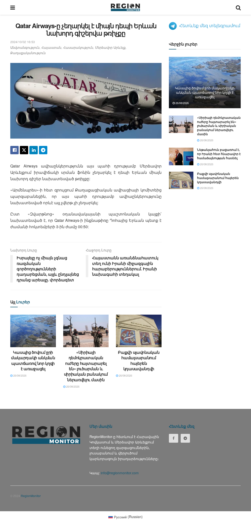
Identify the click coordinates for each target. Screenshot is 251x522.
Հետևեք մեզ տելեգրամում (209, 25)
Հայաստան (51, 47)
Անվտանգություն (24, 47)
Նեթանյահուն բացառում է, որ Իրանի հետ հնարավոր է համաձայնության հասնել (219, 153)
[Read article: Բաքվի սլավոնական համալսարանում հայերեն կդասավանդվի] (139, 331)
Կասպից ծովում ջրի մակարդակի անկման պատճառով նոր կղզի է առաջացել (33, 360)
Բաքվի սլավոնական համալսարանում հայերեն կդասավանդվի (138, 360)
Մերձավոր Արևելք (110, 47)
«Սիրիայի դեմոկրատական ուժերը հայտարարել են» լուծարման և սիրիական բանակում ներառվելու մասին (86, 365)
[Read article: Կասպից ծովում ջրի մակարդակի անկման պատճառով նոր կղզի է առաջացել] (33, 331)
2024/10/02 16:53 (22, 41)
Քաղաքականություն (28, 52)
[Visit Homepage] (125, 7)
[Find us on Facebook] (173, 438)
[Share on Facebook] (14, 150)
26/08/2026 (19, 375)
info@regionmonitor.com (120, 472)
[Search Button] (238, 7)
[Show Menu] (12, 7)
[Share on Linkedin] (33, 150)
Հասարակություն (78, 47)
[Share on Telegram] (43, 150)
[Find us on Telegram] (185, 438)
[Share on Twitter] (24, 150)
